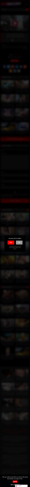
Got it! (15, 481)
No (19, 242)
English (19, 485)
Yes (11, 242)
